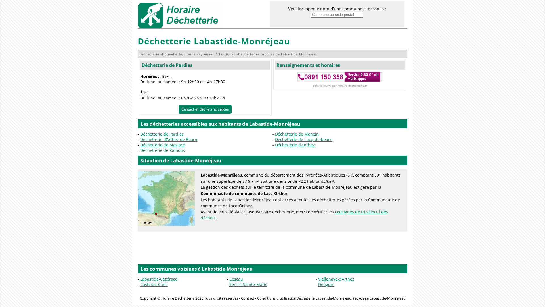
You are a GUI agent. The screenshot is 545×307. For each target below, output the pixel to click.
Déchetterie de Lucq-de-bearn (303, 139)
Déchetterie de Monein (297, 134)
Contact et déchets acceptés (205, 109)
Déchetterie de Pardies (167, 65)
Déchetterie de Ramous (162, 150)
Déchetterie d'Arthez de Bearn (168, 139)
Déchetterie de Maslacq (162, 145)
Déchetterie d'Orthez (295, 145)
